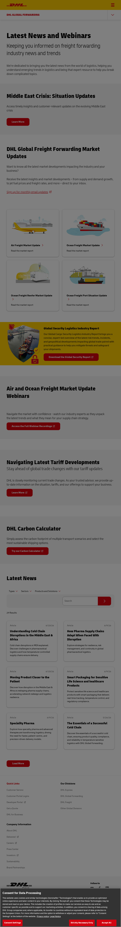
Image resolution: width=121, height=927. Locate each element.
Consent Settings (12, 922)
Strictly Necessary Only (82, 922)
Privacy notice (43, 916)
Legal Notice (55, 916)
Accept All (106, 922)
